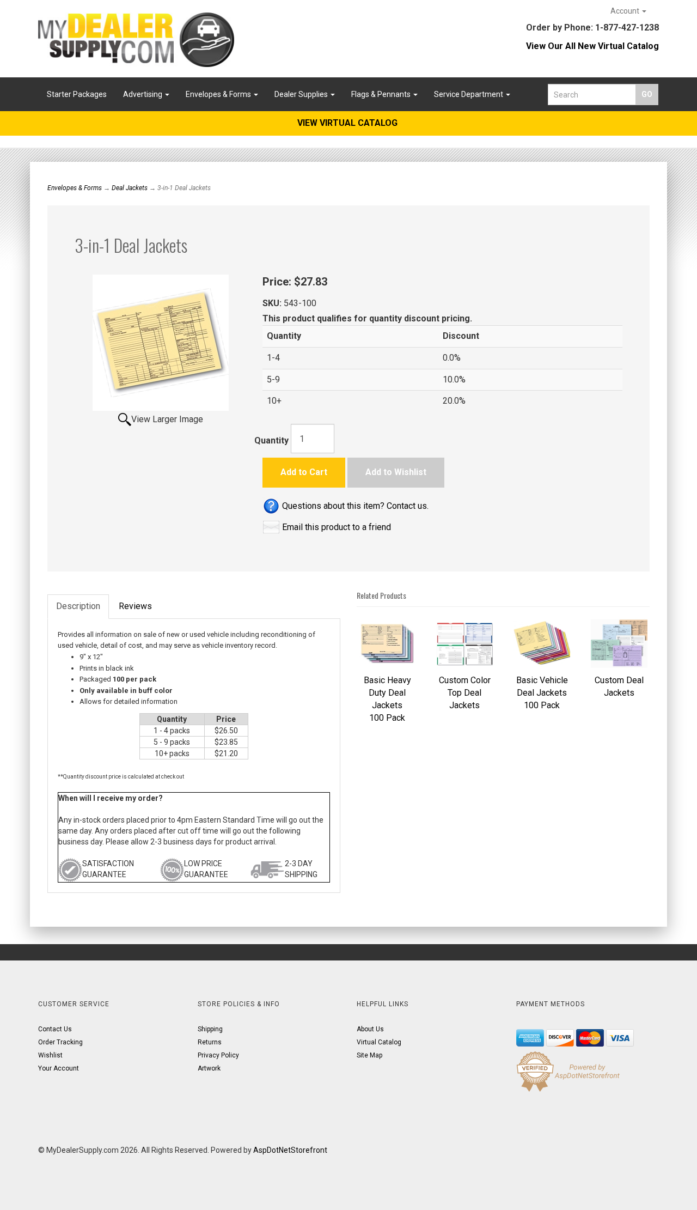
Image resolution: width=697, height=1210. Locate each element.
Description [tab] (78, 606)
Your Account (58, 1068)
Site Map (369, 1055)
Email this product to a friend (336, 527)
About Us (370, 1029)
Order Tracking (60, 1042)
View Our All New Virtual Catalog (592, 46)
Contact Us (55, 1029)
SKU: (273, 303)
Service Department (469, 94)
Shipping (210, 1029)
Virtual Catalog (379, 1042)
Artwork (209, 1068)
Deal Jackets (130, 188)
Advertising (143, 94)
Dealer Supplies (301, 94)
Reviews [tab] (135, 606)
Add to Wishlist (395, 472)
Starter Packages (77, 94)
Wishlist (50, 1055)
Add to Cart (303, 472)
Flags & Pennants (381, 94)
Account (625, 11)
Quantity (271, 440)
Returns (210, 1042)
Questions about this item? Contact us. (355, 506)
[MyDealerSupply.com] (136, 40)
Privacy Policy (218, 1055)
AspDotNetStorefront (290, 1150)
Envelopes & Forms (219, 94)
